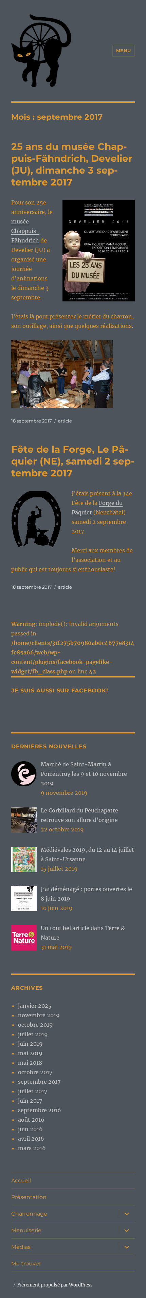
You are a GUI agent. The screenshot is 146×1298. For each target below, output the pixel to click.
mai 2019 (30, 1053)
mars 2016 (32, 1148)
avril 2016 (31, 1138)
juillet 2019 (33, 1034)
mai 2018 (30, 1062)
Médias (21, 1247)
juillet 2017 (32, 1091)
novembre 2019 (39, 1015)
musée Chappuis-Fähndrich (25, 231)
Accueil (21, 1180)
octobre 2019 (35, 1024)
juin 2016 (30, 1129)
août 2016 (31, 1119)
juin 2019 (30, 1043)
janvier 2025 (35, 1005)
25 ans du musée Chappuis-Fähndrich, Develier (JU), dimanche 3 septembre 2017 (71, 164)
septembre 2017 (39, 1081)
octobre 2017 (35, 1072)
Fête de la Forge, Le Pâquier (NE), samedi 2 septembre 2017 (72, 461)
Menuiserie (26, 1230)
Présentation (29, 1197)
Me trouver (26, 1263)
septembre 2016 (39, 1110)
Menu (123, 50)
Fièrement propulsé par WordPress (55, 1285)
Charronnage (29, 1214)
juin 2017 (30, 1100)
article (65, 421)
